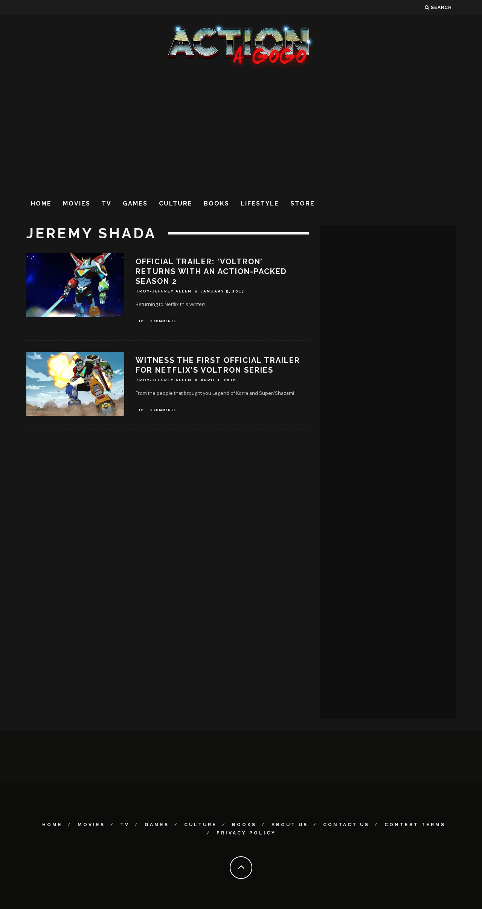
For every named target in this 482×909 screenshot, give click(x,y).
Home (41, 203)
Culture (175, 203)
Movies (76, 203)
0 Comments (163, 321)
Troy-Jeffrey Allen (164, 291)
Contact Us (346, 824)
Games (135, 203)
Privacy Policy (246, 833)
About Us (290, 824)
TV (106, 203)
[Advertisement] (241, 131)
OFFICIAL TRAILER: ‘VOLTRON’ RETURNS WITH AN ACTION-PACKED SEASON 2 (211, 271)
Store (302, 203)
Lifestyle (260, 203)
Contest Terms (414, 824)
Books (216, 203)
